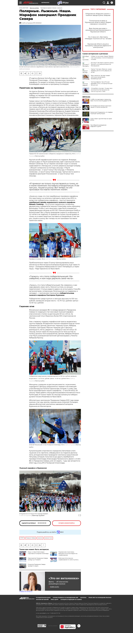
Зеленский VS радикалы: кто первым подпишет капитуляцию (101, 113)
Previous (23, 488)
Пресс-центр (54, 599)
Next (77, 488)
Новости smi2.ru (25, 591)
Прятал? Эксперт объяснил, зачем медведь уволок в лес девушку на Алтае (101, 70)
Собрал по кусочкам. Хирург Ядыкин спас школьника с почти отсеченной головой (102, 58)
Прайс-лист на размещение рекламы (100, 597)
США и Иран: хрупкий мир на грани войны (101, 119)
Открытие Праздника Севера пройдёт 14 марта (36, 565)
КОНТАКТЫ (83, 597)
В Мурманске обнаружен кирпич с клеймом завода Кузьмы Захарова (98, 14)
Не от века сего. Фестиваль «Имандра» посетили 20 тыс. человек (98, 38)
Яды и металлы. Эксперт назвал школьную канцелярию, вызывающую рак (100, 77)
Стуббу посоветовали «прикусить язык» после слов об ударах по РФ (100, 100)
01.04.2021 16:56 (23, 8)
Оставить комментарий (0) (67, 523)
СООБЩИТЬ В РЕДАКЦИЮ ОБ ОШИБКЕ (71, 599)
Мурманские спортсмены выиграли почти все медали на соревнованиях (68, 553)
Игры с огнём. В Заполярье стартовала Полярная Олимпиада (38, 552)
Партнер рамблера (52, 625)
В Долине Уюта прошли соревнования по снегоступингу (68, 558)
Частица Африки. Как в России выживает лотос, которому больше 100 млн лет (101, 83)
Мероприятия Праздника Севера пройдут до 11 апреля (38, 558)
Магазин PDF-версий (42, 599)
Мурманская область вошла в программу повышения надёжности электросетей (98, 45)
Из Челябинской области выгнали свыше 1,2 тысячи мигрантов (100, 106)
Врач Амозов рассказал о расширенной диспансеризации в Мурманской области (98, 30)
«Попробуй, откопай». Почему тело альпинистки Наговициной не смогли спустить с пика (101, 90)
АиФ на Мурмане (24, 69)
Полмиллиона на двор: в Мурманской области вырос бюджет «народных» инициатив (98, 22)
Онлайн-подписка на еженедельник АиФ (65, 597)
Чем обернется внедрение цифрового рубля (98, 125)
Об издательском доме (43, 597)
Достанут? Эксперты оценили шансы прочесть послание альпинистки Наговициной (102, 64)
